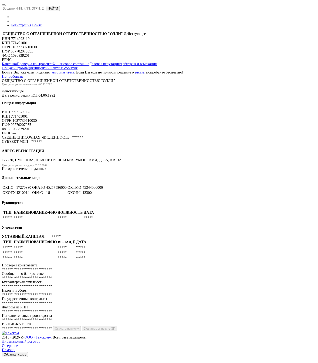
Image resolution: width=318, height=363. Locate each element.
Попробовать (12, 76)
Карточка (9, 64)
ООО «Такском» (37, 337)
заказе (139, 72)
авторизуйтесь (62, 72)
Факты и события (64, 68)
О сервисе (10, 346)
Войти (37, 25)
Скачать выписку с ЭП (99, 328)
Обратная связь (15, 354)
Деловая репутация (104, 64)
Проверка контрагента (34, 64)
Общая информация (18, 68)
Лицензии (42, 68)
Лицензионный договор (21, 341)
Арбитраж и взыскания (138, 64)
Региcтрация (21, 25)
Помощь (8, 350)
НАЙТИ (53, 8)
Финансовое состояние (70, 64)
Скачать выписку (67, 328)
